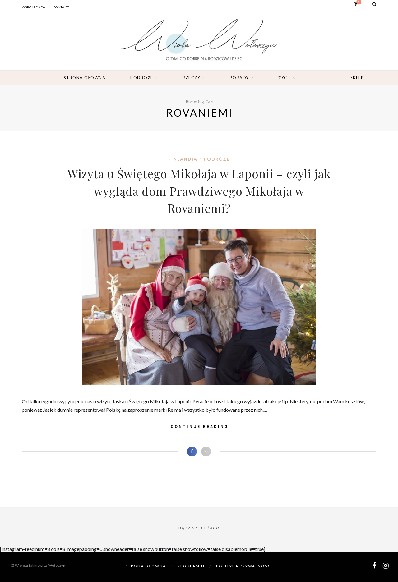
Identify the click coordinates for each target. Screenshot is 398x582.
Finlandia (182, 159)
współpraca (33, 7)
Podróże (141, 77)
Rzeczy (191, 77)
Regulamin (191, 566)
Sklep (357, 77)
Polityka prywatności (244, 566)
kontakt (61, 7)
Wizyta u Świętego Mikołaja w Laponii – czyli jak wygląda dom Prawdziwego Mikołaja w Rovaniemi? (199, 191)
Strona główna (85, 77)
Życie (285, 77)
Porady (239, 77)
